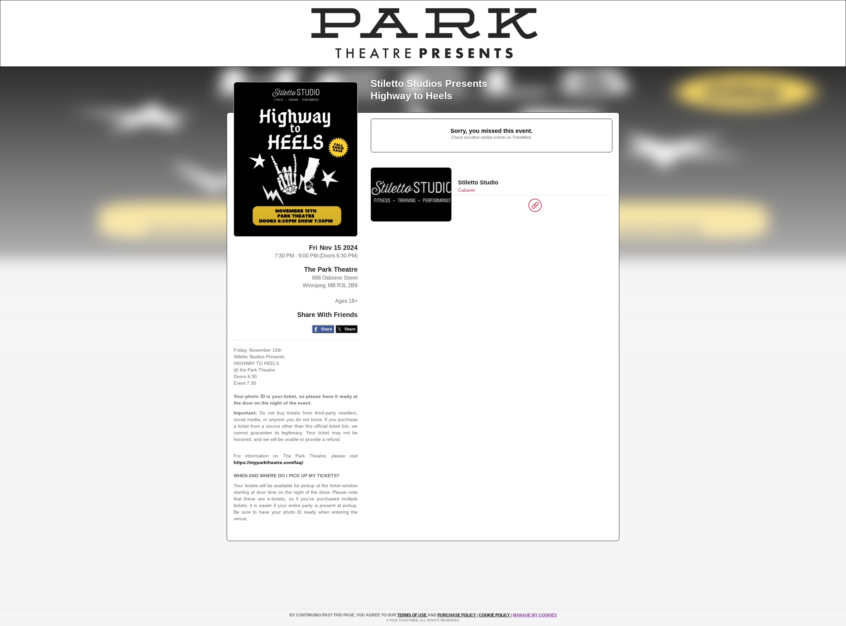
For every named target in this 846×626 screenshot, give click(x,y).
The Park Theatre (331, 269)
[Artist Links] (535, 207)
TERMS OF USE (412, 615)
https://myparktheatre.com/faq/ (268, 462)
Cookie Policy (495, 615)
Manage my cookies (535, 615)
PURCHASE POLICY (457, 615)
